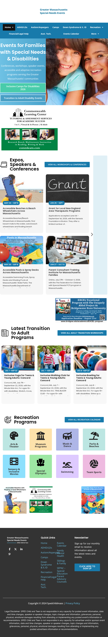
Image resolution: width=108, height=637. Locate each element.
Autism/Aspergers (40, 27)
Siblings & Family (61, 562)
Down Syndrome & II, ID (74, 27)
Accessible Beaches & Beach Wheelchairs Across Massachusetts (19, 211)
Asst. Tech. (46, 33)
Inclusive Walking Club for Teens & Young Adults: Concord (55, 378)
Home (8, 27)
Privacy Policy (73, 603)
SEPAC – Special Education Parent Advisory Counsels (62, 575)
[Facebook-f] (9, 549)
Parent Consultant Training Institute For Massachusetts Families (64, 272)
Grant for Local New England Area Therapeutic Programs (64, 209)
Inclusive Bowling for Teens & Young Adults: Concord (89, 378)
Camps (55, 27)
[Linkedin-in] (21, 549)
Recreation (95, 27)
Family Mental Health (60, 553)
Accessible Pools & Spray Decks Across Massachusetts (21, 271)
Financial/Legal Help (19, 33)
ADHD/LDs (22, 27)
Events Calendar (71, 33)
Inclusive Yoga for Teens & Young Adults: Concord (19, 376)
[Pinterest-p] (9, 554)
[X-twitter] (15, 549)
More (93, 33)
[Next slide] (92, 234)
